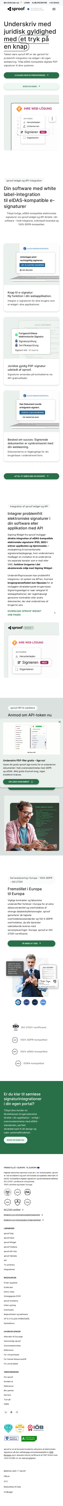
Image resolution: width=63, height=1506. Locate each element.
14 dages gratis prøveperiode (30, 75)
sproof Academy (11, 1301)
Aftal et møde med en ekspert (29, 476)
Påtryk (7, 1476)
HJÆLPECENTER (39, 3)
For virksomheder (11, 1355)
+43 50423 (54, 3)
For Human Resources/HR (15, 1359)
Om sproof (8, 1377)
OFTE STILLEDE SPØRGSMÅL (17, 1319)
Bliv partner (9, 1390)
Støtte (6, 1404)
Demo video (9, 1292)
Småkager (8, 1492)
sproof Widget (10, 1242)
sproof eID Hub (10, 1251)
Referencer (9, 1350)
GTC (6, 1481)
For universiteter (11, 1364)
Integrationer (9, 1269)
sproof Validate (10, 1256)
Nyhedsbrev (9, 1323)
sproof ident (9, 1238)
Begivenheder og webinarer (16, 1314)
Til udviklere (9, 1265)
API (5, 1260)
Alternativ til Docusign (13, 1336)
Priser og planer (11, 1283)
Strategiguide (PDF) (12, 1296)
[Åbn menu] (54, 9)
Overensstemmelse (12, 1345)
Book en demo (30, 86)
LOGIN (27, 3)
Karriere (7, 1395)
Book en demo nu (15, 1140)
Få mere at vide (30, 943)
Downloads (9, 1310)
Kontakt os (8, 1381)
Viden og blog (10, 1305)
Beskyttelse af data (12, 1487)
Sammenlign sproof (12, 1341)
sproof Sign (9, 1233)
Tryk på (7, 1399)
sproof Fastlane (10, 1247)
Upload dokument (19, 781)
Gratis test (8, 1287)
